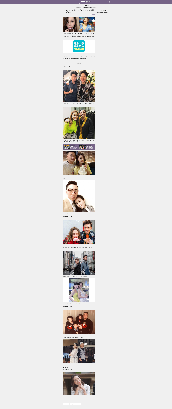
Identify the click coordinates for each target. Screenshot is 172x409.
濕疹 (77, 7)
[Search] (107, 2)
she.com (69, 14)
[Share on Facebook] (90, 14)
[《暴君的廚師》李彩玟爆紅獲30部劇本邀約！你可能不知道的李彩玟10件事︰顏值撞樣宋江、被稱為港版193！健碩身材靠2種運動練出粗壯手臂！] (82, 147)
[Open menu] (109, 1)
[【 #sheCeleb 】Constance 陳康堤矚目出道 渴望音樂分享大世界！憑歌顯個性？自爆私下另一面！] (67, 147)
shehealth (94, 7)
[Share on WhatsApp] (92, 14)
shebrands (90, 7)
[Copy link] (94, 14)
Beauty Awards (85, 7)
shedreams (80, 7)
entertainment (65, 14)
